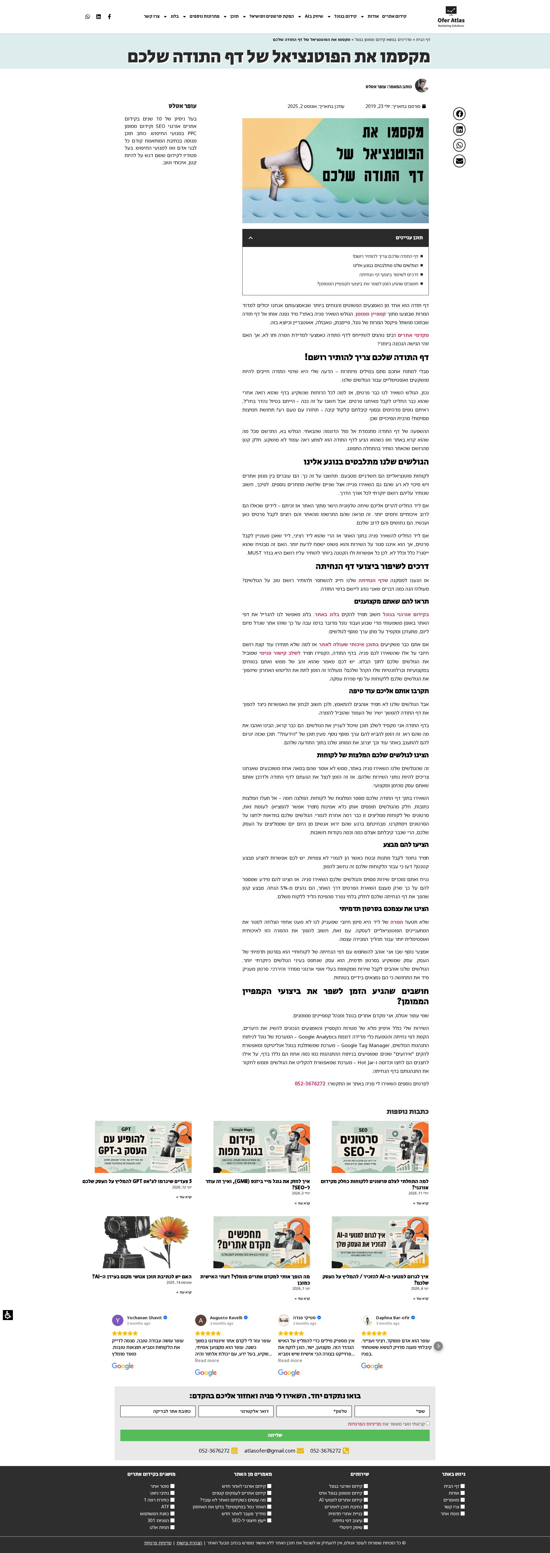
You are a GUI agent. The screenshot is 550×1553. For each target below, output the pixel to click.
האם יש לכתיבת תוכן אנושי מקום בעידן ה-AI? (142, 1277)
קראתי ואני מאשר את (386, 1424)
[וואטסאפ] (87, 16)
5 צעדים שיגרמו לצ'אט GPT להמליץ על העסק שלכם (137, 1181)
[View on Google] (117, 1320)
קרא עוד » (421, 1203)
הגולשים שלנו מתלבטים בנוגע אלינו (385, 265)
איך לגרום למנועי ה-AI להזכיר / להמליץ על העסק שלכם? (376, 1280)
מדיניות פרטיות (158, 1543)
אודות (373, 16)
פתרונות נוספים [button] (204, 16)
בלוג (174, 16)
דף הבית (423, 39)
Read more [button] (207, 1360)
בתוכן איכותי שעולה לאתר (349, 644)
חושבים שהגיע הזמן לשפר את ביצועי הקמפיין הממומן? (367, 283)
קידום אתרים (394, 16)
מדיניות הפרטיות (364, 1424)
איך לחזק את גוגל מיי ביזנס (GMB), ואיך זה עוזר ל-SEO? (258, 1185)
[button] (459, 113)
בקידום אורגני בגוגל (406, 614)
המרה (396, 922)
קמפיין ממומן (370, 313)
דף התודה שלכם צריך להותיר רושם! (385, 256)
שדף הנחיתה (373, 580)
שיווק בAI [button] (314, 16)
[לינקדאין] (98, 16)
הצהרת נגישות (189, 1543)
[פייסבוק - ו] (109, 16)
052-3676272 (310, 1083)
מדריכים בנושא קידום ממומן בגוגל (383, 39)
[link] (451, 17)
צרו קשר (152, 16)
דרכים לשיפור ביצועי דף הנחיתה (389, 274)
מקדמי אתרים (413, 335)
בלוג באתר (327, 614)
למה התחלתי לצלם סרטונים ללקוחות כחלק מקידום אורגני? (375, 1185)
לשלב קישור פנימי (279, 653)
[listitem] (109, 16)
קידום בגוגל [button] (345, 16)
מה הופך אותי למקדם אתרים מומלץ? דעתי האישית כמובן (255, 1280)
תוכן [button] (234, 16)
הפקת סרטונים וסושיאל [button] (272, 16)
